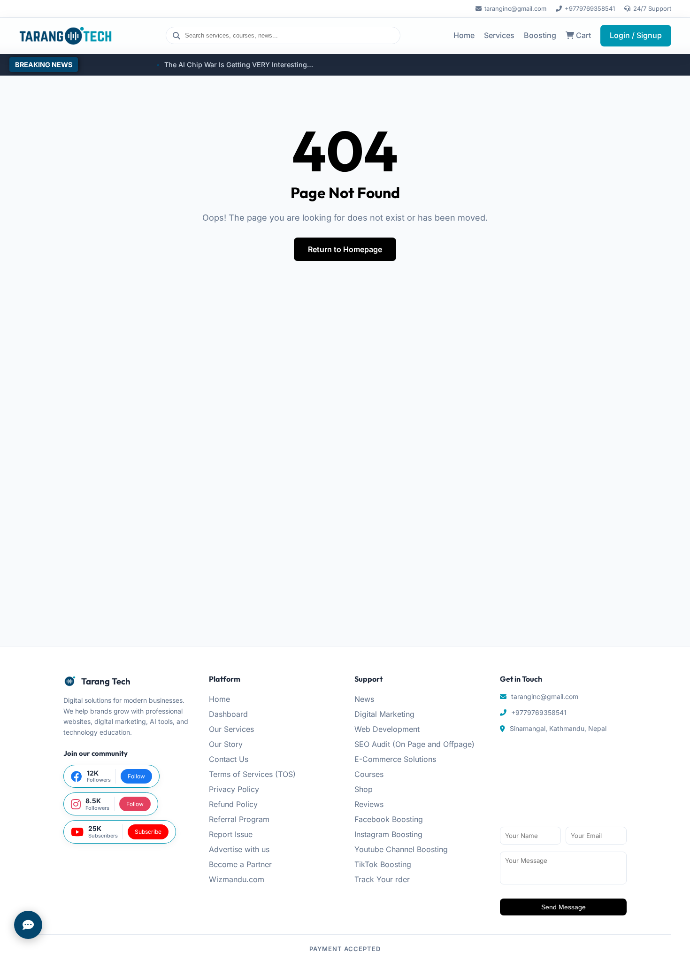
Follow (136, 776)
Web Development (387, 729)
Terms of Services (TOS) (252, 774)
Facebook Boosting (388, 819)
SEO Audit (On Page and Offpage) (414, 744)
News (364, 699)
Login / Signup (636, 35)
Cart (582, 35)
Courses (368, 774)
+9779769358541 (590, 8)
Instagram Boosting (388, 834)
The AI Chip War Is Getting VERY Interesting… (217, 65)
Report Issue (231, 834)
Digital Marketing (384, 714)
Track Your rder (382, 879)
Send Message (563, 907)
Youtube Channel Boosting (401, 849)
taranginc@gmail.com (515, 8)
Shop (363, 789)
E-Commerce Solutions (395, 759)
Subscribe (148, 831)
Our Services (231, 729)
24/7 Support (652, 8)
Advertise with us (239, 849)
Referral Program (239, 819)
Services (499, 35)
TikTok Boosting (382, 864)
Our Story (226, 744)
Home (464, 35)
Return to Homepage (345, 249)
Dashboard (228, 714)
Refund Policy (233, 804)
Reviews (368, 804)
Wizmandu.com (236, 879)
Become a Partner (240, 864)
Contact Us (228, 759)
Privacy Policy (234, 789)
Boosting (540, 35)
